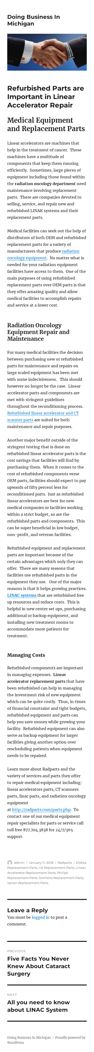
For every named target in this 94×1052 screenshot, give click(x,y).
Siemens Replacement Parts (61, 878)
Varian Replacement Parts (27, 883)
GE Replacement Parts (56, 868)
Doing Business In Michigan (33, 20)
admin (19, 862)
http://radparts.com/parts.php (41, 809)
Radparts (65, 862)
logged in (41, 917)
